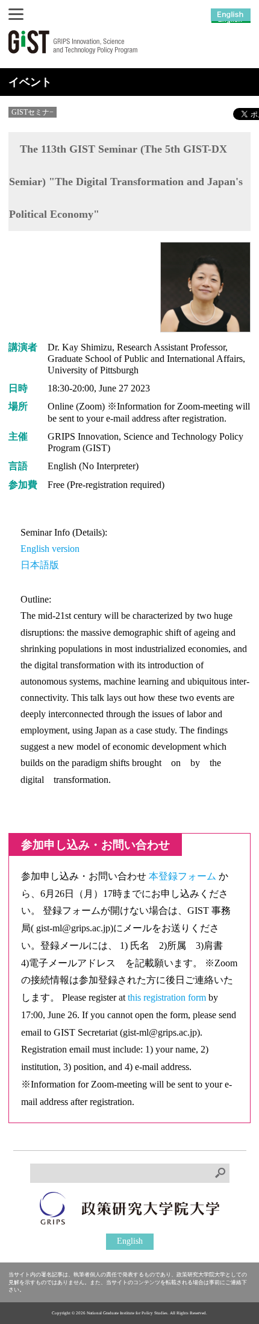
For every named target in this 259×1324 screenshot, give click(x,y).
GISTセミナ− (32, 112)
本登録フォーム (184, 876)
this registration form (168, 997)
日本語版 (39, 565)
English (130, 1241)
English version (50, 548)
